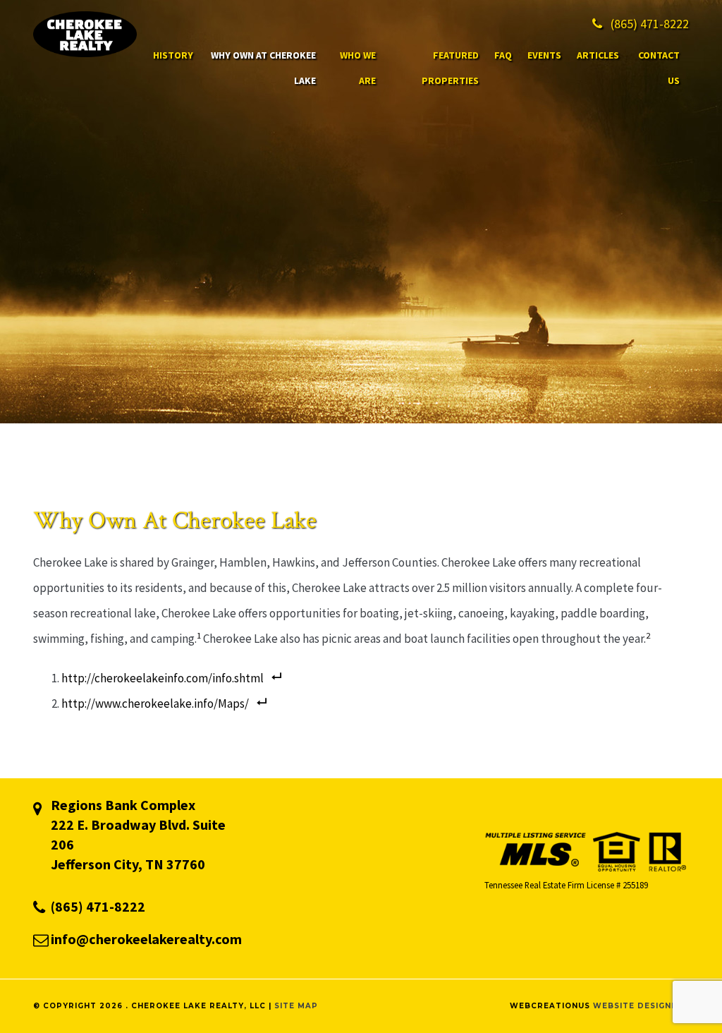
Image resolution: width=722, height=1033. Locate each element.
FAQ (503, 55)
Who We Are (358, 68)
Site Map (296, 1005)
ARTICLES (598, 55)
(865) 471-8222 (98, 906)
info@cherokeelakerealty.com (146, 939)
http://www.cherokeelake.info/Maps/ (155, 703)
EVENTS (544, 55)
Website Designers (641, 1005)
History (173, 55)
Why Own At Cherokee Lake (263, 68)
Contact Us (659, 68)
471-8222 (650, 24)
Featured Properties (450, 68)
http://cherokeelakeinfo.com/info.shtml (162, 678)
